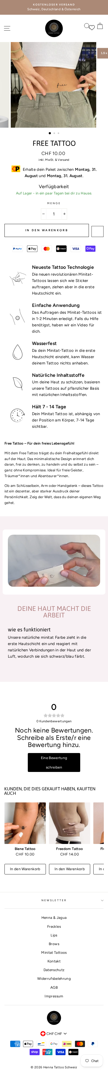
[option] (54, 7)
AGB (54, 987)
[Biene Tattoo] (25, 823)
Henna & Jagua (54, 917)
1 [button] (50, 133)
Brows (54, 944)
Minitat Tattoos (54, 952)
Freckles (54, 926)
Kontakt (54, 961)
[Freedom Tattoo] (69, 823)
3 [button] (59, 133)
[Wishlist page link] (89, 27)
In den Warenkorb (25, 869)
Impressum (54, 996)
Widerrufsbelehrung (54, 978)
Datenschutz (54, 970)
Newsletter (54, 900)
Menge (54, 203)
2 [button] (54, 133)
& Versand (62, 160)
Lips (54, 935)
